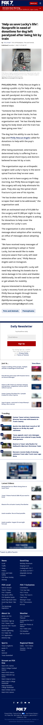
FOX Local (6, 585)
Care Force (23, 597)
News (4, 560)
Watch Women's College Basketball (8, 686)
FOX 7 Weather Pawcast (25, 617)
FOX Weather (24, 631)
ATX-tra (22, 604)
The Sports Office (7, 595)
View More (36, 363)
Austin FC (5, 648)
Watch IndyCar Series (8, 679)
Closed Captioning (7, 630)
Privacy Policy (23, 353)
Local (3, 563)
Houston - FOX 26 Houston (26, 649)
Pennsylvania (28, 311)
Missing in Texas (25, 600)
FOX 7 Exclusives (27, 585)
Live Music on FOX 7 (26, 571)
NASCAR (4, 653)
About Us (6, 613)
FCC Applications (7, 635)
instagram (21, 702)
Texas (4, 568)
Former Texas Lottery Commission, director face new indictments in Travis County (26, 419)
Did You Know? (25, 633)
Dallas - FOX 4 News (26, 646)
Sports (5, 643)
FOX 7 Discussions (26, 602)
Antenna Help (6, 638)
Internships (5, 628)
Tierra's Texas (6, 590)
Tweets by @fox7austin (9, 552)
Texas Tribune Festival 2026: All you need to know (15, 496)
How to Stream (7, 588)
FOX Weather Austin (8, 597)
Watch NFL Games (8, 666)
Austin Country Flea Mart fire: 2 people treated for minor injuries (14, 394)
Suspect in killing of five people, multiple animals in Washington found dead (14, 367)
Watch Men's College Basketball (8, 682)
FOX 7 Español (6, 592)
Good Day (24, 560)
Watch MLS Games (8, 692)
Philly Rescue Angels (20, 137)
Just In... (5, 363)
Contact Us (5, 618)
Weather (24, 613)
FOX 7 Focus (24, 592)
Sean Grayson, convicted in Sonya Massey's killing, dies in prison (15, 403)
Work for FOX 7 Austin (9, 626)
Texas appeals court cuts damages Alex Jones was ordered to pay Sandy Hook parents (27, 437)
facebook (14, 702)
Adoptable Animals (26, 573)
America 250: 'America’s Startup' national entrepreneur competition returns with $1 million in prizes (15, 386)
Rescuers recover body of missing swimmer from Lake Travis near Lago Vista (27, 454)
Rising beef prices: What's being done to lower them (14, 487)
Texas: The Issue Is (26, 595)
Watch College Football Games (9, 669)
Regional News (26, 643)
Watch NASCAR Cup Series (8, 676)
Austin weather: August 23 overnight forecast (13, 523)
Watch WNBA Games (8, 690)
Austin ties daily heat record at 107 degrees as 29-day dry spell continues (26, 428)
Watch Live (33, 3)
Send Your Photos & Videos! (26, 625)
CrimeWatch (24, 588)
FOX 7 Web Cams (25, 629)
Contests (23, 575)
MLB (3, 650)
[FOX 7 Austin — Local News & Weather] (7, 3)
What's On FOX (6, 616)
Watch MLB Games (8, 672)
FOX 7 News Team (8, 623)
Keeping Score (24, 566)
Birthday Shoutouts (26, 563)
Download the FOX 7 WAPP (26, 621)
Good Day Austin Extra (9, 600)
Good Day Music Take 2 (9, 603)
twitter (17, 702)
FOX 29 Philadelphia (17, 42)
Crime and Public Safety (7, 574)
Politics (4, 571)
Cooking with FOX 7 (26, 568)
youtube (25, 702)
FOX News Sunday (8, 577)
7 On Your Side (25, 590)
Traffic (4, 566)
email (29, 702)
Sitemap (4, 580)
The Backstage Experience (6, 607)
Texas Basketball (7, 655)
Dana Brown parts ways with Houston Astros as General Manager (15, 376)
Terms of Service (23, 355)
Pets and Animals (29, 42)
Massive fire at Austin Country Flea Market (15, 504)
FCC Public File (6, 633)
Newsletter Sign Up (8, 621)
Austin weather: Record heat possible (13, 513)
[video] (36, 488)
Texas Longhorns (7, 646)
